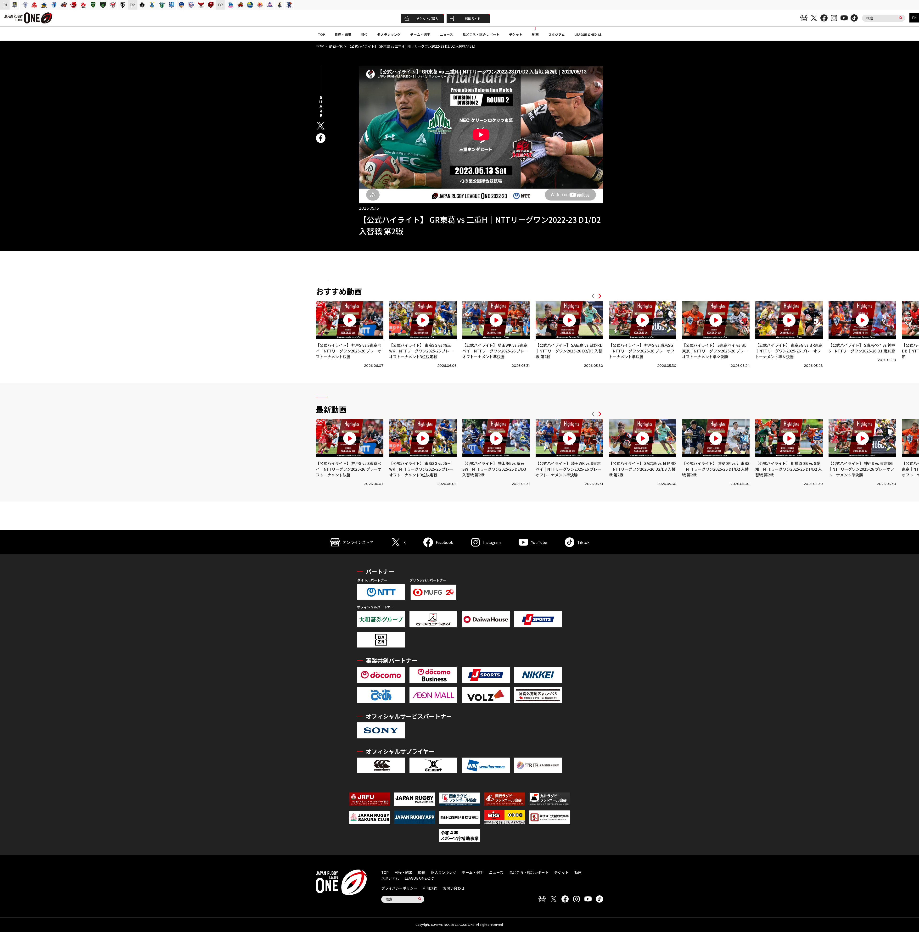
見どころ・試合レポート (481, 34)
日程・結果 (343, 34)
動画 (535, 34)
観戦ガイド (473, 18)
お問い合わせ (454, 888)
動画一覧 (335, 46)
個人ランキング (389, 34)
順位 (364, 34)
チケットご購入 (427, 18)
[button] (593, 297)
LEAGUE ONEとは (587, 34)
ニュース (446, 34)
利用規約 (430, 888)
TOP (321, 34)
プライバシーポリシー (399, 888)
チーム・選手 (420, 34)
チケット (515, 34)
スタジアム (556, 34)
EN (914, 17)
